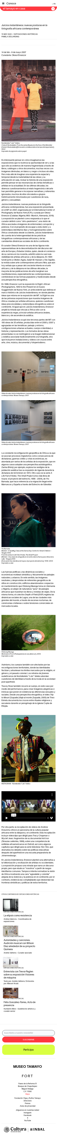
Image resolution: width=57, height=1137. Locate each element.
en (54, 4)
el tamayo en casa (14, 8)
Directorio (28, 1101)
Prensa (27, 1103)
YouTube (27, 1120)
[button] (3, 3)
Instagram (27, 1113)
